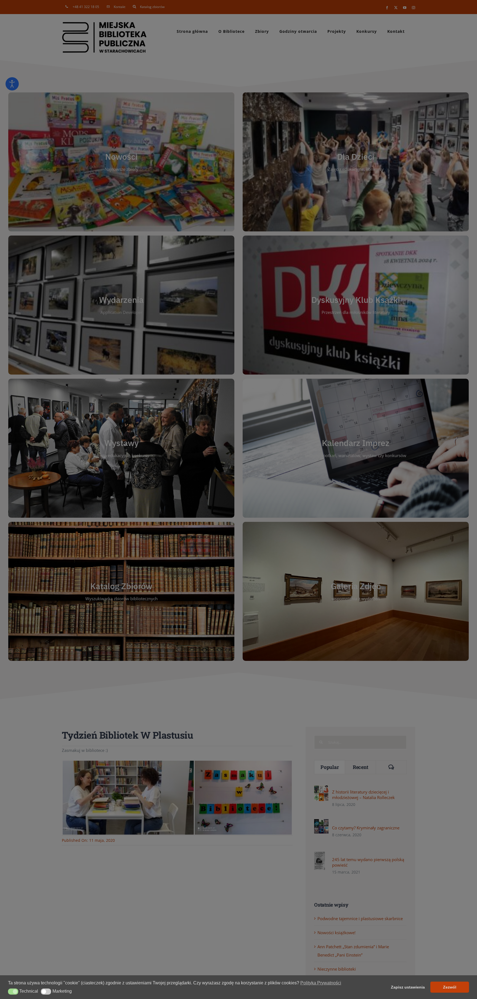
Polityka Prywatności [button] (320, 983)
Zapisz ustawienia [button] (408, 987)
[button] (13, 992)
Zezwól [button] (449, 987)
